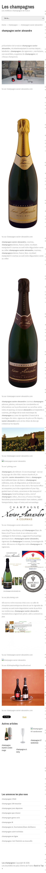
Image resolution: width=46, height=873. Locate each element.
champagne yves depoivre (12, 808)
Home (4, 25)
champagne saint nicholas (12, 831)
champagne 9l (7, 822)
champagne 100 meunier (11, 803)
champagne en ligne (10, 836)
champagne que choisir (11, 813)
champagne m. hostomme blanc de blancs (19, 827)
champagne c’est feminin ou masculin (17, 841)
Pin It (24, 717)
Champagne (13, 25)
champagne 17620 (9, 799)
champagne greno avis (11, 817)
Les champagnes (18, 7)
